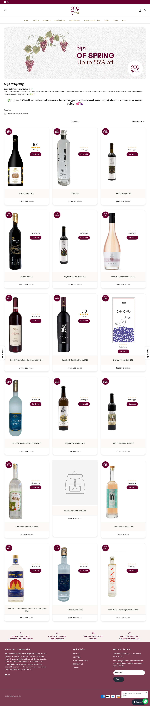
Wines (26, 20)
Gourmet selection (92, 20)
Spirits (106, 20)
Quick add (35, 154)
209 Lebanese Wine (15, 696)
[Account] (139, 10)
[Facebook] (5, 2)
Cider (116, 20)
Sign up (118, 679)
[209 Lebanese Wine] (75, 10)
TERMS (76, 667)
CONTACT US (78, 664)
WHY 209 (76, 654)
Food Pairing (59, 20)
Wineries (46, 20)
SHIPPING (77, 657)
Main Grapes (74, 20)
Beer (124, 20)
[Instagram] (7, 2)
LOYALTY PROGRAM (80, 661)
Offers (36, 20)
